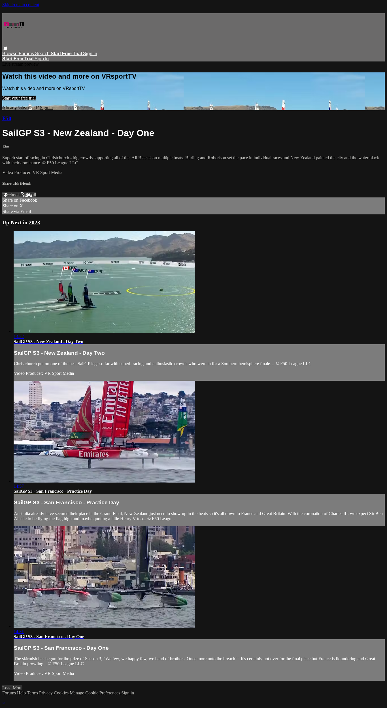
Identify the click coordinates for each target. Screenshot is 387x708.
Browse (10, 53)
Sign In (42, 58)
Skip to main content (20, 4)
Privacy (46, 692)
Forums (27, 53)
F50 (6, 118)
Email (30, 194)
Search (43, 53)
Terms (33, 692)
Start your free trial (19, 98)
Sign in (90, 53)
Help (22, 692)
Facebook (11, 194)
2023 (34, 222)
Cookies (62, 692)
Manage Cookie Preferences (95, 692)
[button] (5, 48)
